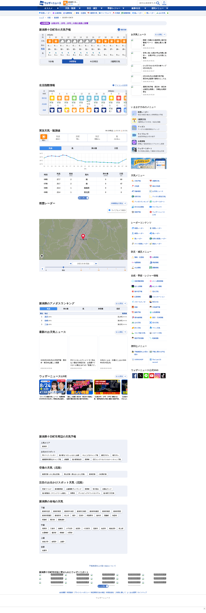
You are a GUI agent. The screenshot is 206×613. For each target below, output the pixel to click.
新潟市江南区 (81, 511)
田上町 (121, 528)
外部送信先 (110, 592)
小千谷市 (69, 528)
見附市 (95, 528)
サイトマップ (142, 592)
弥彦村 (114, 515)
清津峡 (87, 459)
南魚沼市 (112, 528)
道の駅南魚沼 (76, 459)
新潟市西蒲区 (47, 515)
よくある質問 (131, 592)
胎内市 (98, 515)
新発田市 (58, 515)
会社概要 (62, 592)
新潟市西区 (117, 511)
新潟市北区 (46, 511)
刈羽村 (70, 533)
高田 (46, 317)
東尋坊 (72, 493)
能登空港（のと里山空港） (51, 474)
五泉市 (81, 515)
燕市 (73, 515)
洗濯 (44, 110)
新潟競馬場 (59, 489)
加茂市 (78, 528)
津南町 (62, 533)
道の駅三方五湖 (108, 493)
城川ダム (115, 455)
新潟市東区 (57, 511)
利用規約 (70, 592)
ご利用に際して (120, 592)
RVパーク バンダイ (49, 455)
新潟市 (44, 446)
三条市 (52, 528)
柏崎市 (60, 528)
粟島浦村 (61, 520)
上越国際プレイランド (73, 489)
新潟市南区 (106, 511)
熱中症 (44, 98)
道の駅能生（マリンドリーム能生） (54, 493)
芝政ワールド (47, 489)
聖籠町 (106, 515)
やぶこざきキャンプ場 (90, 455)
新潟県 (56, 17)
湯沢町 (54, 533)
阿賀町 (44, 520)
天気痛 (44, 104)
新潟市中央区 (69, 511)
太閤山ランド (107, 489)
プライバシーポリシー (82, 592)
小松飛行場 (102, 474)
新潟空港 (92, 474)
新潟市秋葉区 (94, 511)
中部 (49, 17)
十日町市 (87, 528)
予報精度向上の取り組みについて (102, 566)
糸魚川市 (45, 542)
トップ (41, 17)
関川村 (52, 520)
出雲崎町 (45, 533)
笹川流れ (96, 489)
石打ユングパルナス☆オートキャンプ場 (107, 459)
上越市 (62, 542)
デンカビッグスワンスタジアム (89, 493)
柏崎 (46, 320)
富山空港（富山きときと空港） (75, 474)
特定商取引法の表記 (98, 592)
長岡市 (44, 528)
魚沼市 (103, 528)
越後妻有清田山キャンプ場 (51, 459)
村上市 (66, 515)
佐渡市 (44, 550)
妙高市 (54, 542)
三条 (46, 324)
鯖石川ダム (105, 455)
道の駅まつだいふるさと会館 (69, 455)
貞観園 (66, 459)
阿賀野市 (90, 515)
